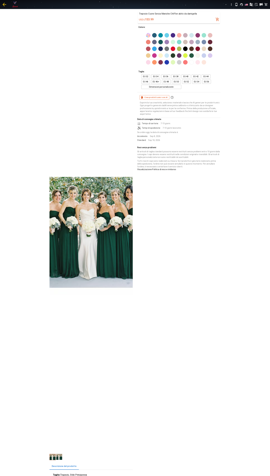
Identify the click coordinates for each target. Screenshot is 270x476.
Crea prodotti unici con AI (156, 97)
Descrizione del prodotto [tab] (64, 466)
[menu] (231, 4)
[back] (4, 4)
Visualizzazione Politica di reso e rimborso (156, 169)
